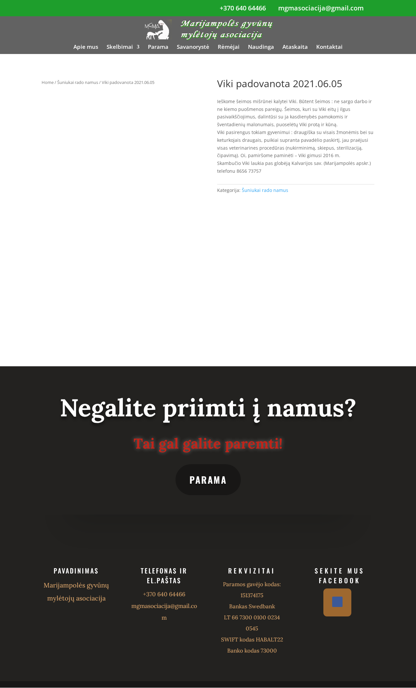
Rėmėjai (229, 47)
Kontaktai (329, 47)
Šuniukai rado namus (77, 82)
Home (48, 82)
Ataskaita (295, 47)
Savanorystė (193, 47)
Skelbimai (120, 47)
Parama (158, 47)
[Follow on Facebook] (337, 602)
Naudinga (261, 47)
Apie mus (85, 47)
